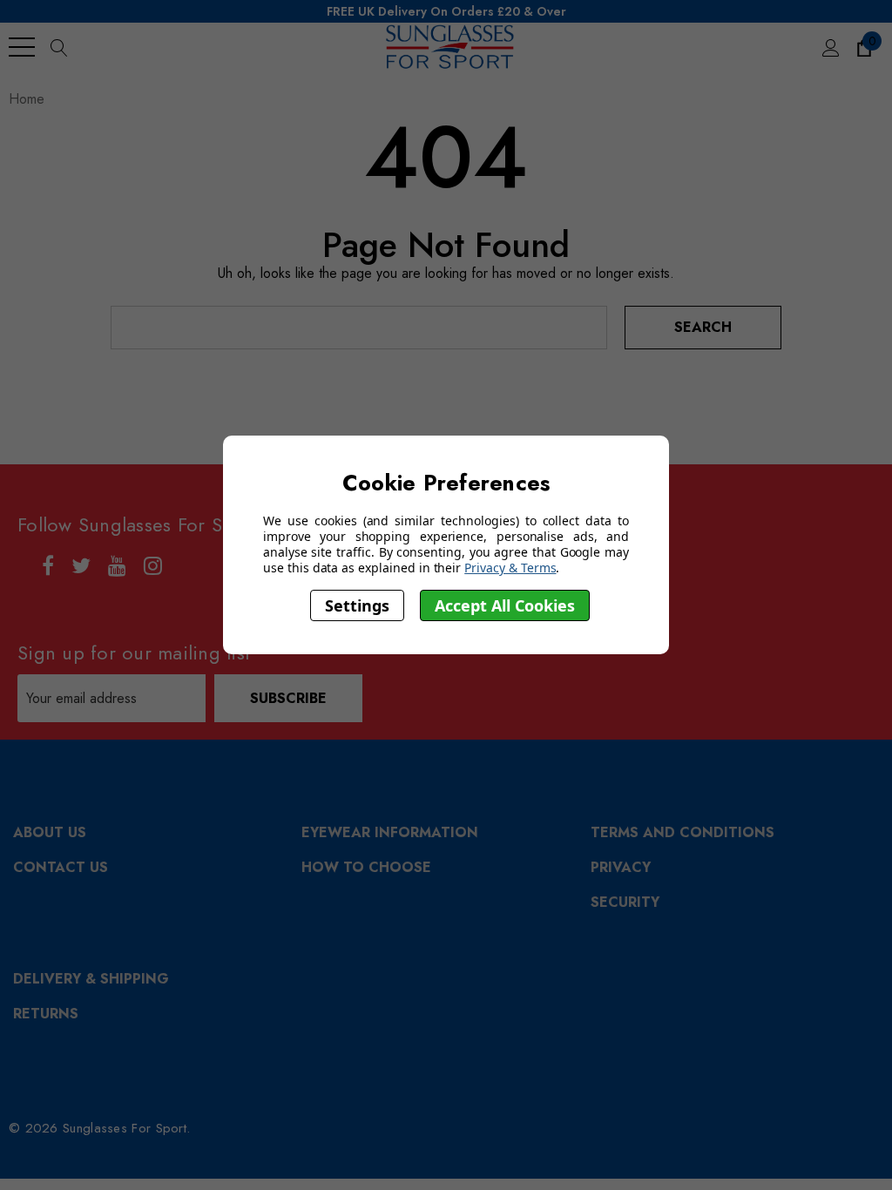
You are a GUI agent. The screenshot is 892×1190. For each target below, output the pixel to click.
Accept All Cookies (505, 605)
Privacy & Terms (510, 567)
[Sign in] (830, 47)
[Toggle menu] (22, 47)
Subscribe (288, 698)
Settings (357, 605)
